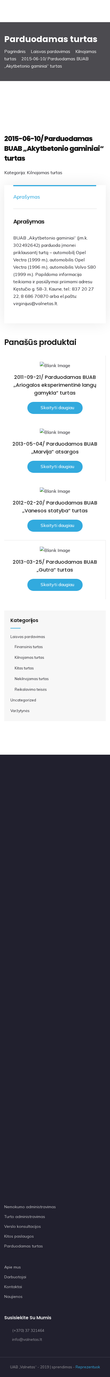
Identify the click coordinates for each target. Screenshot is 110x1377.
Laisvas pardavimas (50, 51)
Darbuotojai (15, 1276)
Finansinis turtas (29, 646)
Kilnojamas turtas (44, 172)
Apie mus (12, 1267)
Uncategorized (23, 700)
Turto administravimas (24, 1216)
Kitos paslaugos (19, 1236)
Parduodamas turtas (23, 1246)
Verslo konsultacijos (22, 1226)
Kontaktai (13, 1286)
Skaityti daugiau (57, 407)
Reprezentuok (88, 1367)
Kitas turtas (24, 668)
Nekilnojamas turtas (32, 678)
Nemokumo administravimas (30, 1206)
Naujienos (13, 1296)
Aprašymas (26, 197)
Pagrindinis (15, 51)
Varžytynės (20, 710)
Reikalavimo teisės (31, 689)
